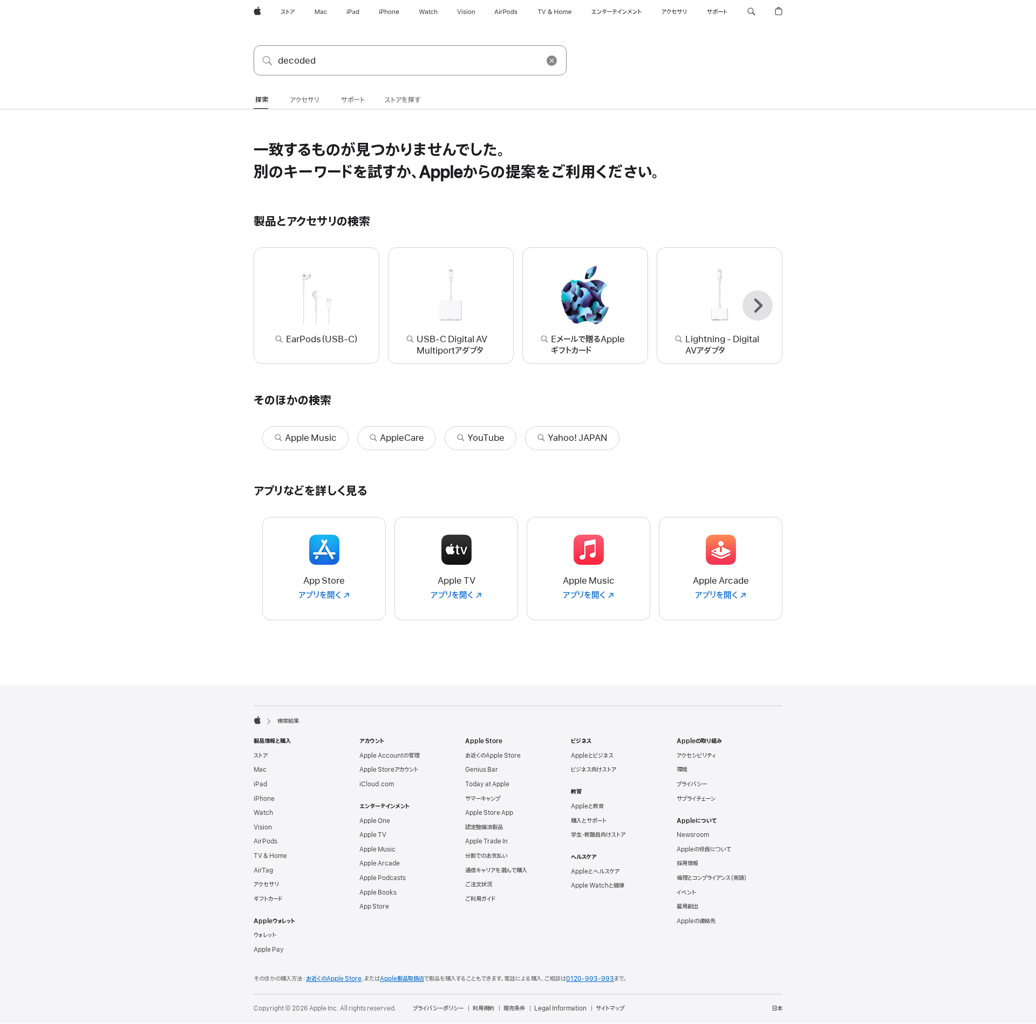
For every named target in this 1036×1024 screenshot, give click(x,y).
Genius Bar (481, 769)
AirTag (263, 870)
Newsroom (693, 835)
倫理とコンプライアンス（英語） (712, 878)
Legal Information (560, 1008)
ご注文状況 (478, 884)
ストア (261, 755)
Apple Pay (269, 949)
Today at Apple (487, 784)
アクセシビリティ (696, 755)
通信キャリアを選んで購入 (496, 870)
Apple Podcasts (382, 878)
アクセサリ (266, 884)
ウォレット (265, 935)
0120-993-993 (590, 979)
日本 (777, 1008)
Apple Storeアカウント (388, 769)
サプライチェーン (696, 798)
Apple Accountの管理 (389, 755)
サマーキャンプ (482, 798)
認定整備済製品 (484, 827)
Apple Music (377, 849)
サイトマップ (610, 1008)
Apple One (374, 821)
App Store (374, 906)
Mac (260, 769)
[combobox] (410, 60)
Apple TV (372, 835)
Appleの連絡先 (696, 921)
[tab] (261, 100)
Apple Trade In (486, 841)
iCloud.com (376, 784)
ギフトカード (268, 899)
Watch (263, 813)
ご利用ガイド (480, 899)
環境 (682, 769)
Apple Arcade (379, 863)
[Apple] (257, 720)
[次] (757, 305)
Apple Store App (489, 813)
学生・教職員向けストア (598, 835)
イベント (686, 892)
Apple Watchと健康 (597, 885)
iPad (260, 784)
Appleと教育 (587, 806)
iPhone (264, 798)
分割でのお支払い (486, 856)
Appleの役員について (704, 849)
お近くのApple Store (493, 755)
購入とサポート (588, 821)
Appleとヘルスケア (595, 871)
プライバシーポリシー (438, 1008)
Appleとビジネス (592, 755)
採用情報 (687, 863)
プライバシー (692, 784)
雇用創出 (687, 906)
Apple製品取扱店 (402, 979)
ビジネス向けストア (593, 769)
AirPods (265, 841)
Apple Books (378, 892)
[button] (751, 12)
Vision (263, 827)
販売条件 (514, 1008)
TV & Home (270, 856)
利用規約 (483, 1008)
